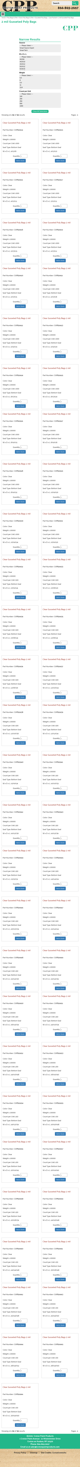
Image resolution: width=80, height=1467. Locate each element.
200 (21, 99)
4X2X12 (22, 64)
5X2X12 (22, 66)
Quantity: (16, 156)
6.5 (21, 78)
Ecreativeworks (59, 1452)
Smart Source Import (27, 48)
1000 (21, 106)
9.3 (21, 82)
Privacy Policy (20, 1452)
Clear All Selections (40, 111)
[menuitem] (40, 45)
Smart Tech (24, 50)
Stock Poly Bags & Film (26, 17)
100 (21, 96)
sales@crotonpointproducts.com (45, 1446)
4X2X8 (22, 59)
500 (21, 103)
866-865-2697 (68, 8)
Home (3, 17)
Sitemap (34, 1452)
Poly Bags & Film (12, 17)
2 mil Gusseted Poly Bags (66, 17)
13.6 (21, 87)
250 (21, 101)
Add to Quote (20, 160)
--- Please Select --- (26, 45)
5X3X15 (22, 69)
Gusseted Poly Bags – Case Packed (46, 17)
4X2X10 (22, 62)
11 (20, 85)
